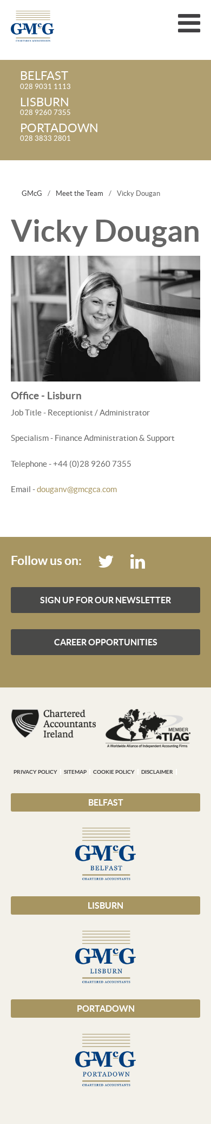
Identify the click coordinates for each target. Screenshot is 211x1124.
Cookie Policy (114, 772)
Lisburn (105, 905)
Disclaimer (157, 772)
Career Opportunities (105, 642)
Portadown (106, 1008)
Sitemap (75, 772)
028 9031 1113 (45, 80)
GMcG (32, 193)
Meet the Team (79, 193)
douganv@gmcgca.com (77, 489)
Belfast (105, 802)
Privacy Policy (35, 772)
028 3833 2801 (59, 132)
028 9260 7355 (45, 107)
